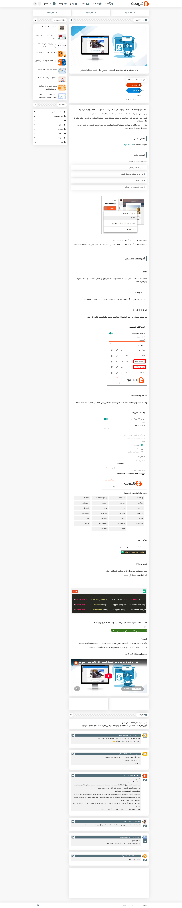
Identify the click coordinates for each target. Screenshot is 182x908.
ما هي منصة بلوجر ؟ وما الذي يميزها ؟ (45, 54)
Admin (138, 775)
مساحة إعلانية (130, 12)
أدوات (107, 3)
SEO (48, 142)
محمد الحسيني (135, 837)
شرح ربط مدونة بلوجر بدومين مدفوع (46, 60)
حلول (48, 120)
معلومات (48, 137)
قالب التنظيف (128, 144)
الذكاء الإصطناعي (48, 111)
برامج (72, 3)
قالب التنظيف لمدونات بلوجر (48, 26)
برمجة (61, 3)
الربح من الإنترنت (48, 116)
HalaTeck (137, 821)
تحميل (135, 90)
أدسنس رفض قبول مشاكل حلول (47, 69)
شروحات (48, 129)
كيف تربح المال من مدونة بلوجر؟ (47, 77)
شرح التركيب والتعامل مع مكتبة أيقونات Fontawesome (47, 45)
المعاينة (134, 85)
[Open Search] (35, 4)
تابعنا (35, 905)
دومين (48, 124)
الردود (145, 780)
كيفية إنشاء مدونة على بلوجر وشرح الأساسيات (46, 37)
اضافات (95, 3)
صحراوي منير (136, 735)
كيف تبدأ (48, 133)
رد (73, 735)
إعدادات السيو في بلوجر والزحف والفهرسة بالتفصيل (47, 87)
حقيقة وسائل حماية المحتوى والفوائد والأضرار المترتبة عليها (48, 96)
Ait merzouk (136, 856)
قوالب (82, 3)
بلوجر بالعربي (125, 905)
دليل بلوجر (48, 3)
